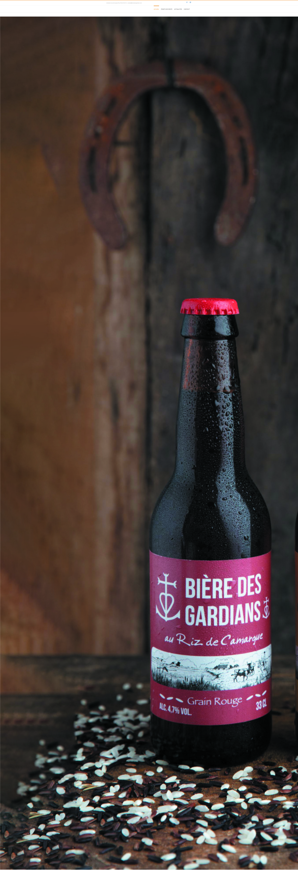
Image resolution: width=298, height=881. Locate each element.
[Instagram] (190, 2)
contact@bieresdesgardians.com (135, 2)
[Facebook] (187, 2)
